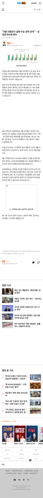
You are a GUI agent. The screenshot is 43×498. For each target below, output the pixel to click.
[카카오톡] (33, 262)
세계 (7, 454)
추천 (14, 421)
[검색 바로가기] (40, 3)
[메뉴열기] (3, 3)
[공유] (3, 9)
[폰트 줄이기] (34, 9)
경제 (21, 450)
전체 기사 (7, 450)
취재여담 (21, 454)
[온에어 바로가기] (34, 3)
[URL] (38, 262)
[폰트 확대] (39, 9)
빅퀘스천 (21, 458)
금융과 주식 (7, 458)
